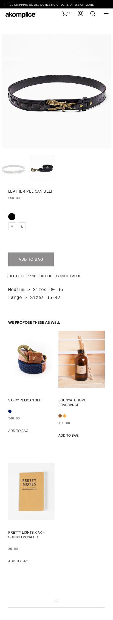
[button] (66, 13)
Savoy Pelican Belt (25, 400)
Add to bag (31, 259)
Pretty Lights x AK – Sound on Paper (26, 534)
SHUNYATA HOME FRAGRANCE (72, 402)
